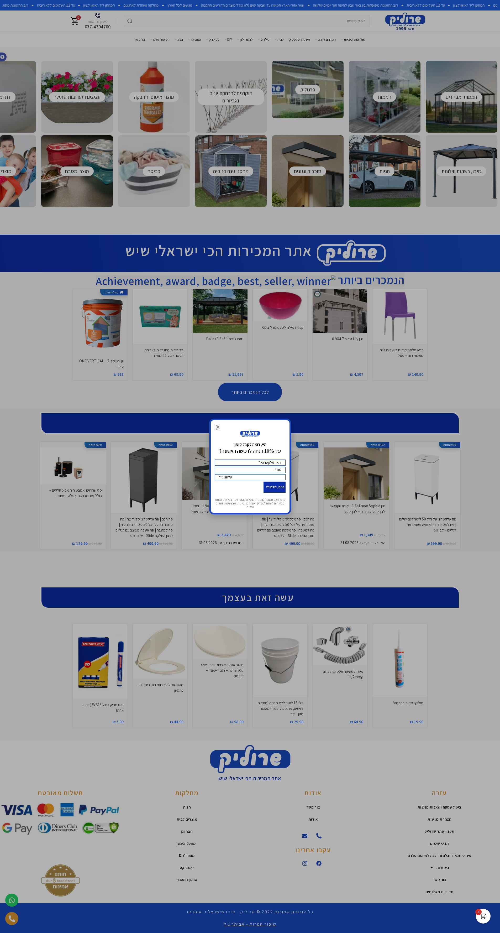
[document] (250, 466)
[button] (218, 427)
